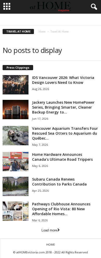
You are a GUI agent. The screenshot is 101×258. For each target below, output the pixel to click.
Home (42, 31)
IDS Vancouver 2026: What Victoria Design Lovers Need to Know (63, 80)
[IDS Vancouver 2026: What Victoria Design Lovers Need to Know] (15, 84)
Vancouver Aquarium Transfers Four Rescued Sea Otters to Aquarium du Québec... (65, 133)
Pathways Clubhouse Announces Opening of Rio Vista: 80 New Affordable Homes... (61, 208)
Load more (49, 230)
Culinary (57, 19)
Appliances (40, 19)
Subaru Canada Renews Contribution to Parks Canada (59, 182)
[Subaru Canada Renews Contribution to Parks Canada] (15, 186)
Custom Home (76, 19)
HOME (50, 244)
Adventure (21, 19)
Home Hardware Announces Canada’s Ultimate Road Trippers (62, 157)
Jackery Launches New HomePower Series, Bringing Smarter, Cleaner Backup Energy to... (63, 107)
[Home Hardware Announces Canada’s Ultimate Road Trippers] (15, 161)
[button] (93, 7)
